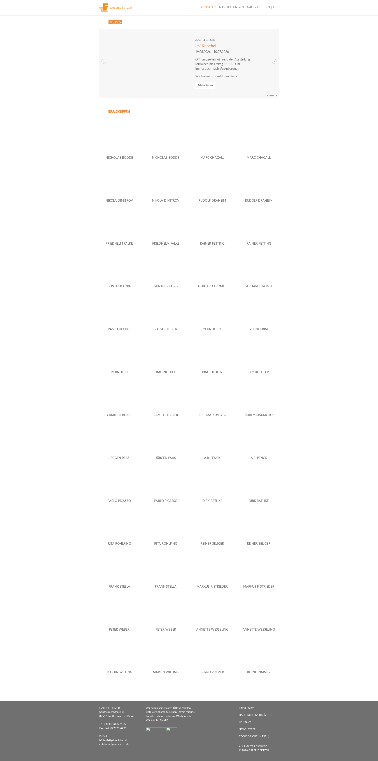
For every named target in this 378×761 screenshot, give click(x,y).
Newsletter (247, 729)
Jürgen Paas (119, 458)
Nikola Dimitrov (119, 200)
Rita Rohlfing (119, 543)
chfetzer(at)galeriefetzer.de (114, 744)
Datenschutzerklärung (256, 715)
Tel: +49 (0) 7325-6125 (112, 724)
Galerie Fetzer (258, 750)
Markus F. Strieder (212, 586)
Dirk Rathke (212, 501)
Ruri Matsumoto (212, 415)
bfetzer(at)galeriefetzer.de (113, 740)
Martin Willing (119, 672)
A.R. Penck (212, 458)
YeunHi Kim (212, 329)
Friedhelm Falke (119, 243)
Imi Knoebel (205, 46)
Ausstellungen (231, 7)
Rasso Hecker (119, 329)
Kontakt (245, 722)
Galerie (253, 7)
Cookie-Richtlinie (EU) (254, 736)
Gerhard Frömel (212, 286)
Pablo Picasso (119, 501)
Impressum (246, 708)
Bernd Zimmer (212, 672)
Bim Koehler (212, 372)
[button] (274, 61)
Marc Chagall (212, 157)
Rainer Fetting (212, 243)
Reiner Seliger (212, 543)
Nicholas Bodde (119, 157)
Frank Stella (119, 586)
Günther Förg (119, 286)
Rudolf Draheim (212, 200)
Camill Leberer (119, 415)
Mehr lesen (205, 85)
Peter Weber (119, 629)
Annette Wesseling (212, 629)
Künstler (208, 7)
